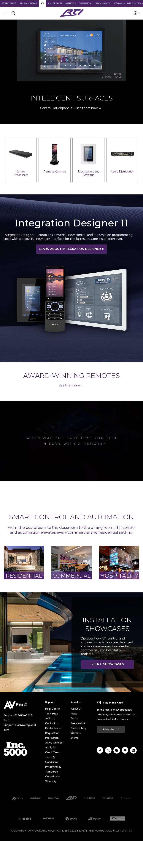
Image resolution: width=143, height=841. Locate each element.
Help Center (52, 708)
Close (13, 13)
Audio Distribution (122, 171)
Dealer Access (53, 728)
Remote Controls (54, 171)
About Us (76, 708)
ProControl (103, 3)
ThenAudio (85, 3)
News (74, 713)
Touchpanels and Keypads (88, 173)
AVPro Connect (54, 742)
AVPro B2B (119, 3)
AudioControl (28, 3)
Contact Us (51, 723)
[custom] (100, 750)
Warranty (50, 781)
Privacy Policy (53, 766)
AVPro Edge (9, 3)
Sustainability (78, 728)
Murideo (71, 3)
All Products (4, 14)
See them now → (71, 385)
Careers (76, 733)
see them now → (88, 108)
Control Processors (21, 173)
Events (74, 737)
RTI (42, 3)
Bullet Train (55, 3)
